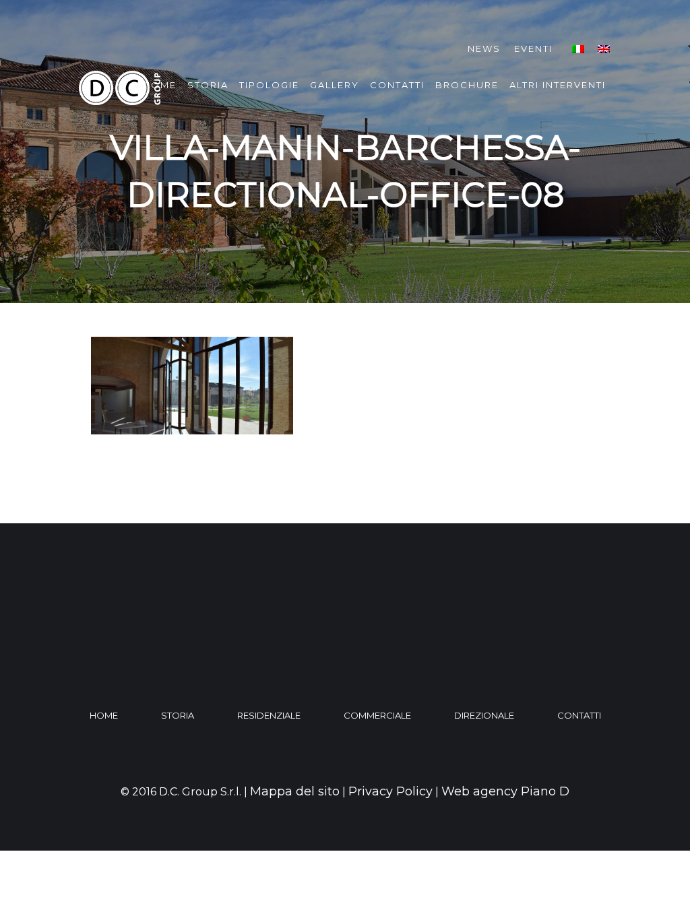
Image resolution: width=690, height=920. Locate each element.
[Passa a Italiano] (578, 49)
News (484, 48)
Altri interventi (557, 84)
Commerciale (377, 715)
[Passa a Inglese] (604, 49)
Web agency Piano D (505, 791)
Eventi (533, 48)
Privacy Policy (390, 791)
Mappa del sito (295, 791)
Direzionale (484, 715)
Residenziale (269, 715)
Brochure (467, 84)
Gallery (334, 84)
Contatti (397, 84)
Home (104, 715)
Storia (207, 84)
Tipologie (269, 84)
